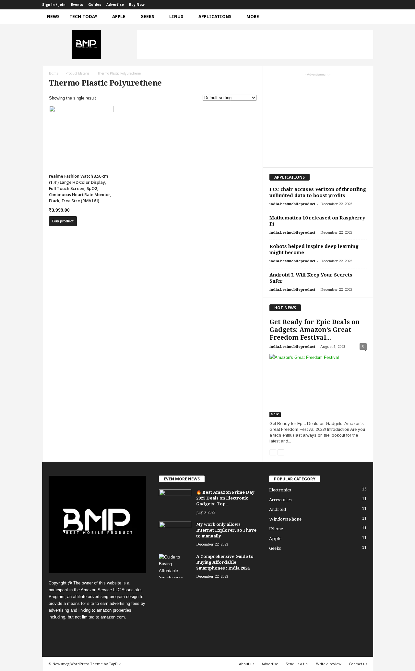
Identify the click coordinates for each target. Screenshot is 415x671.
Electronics (280, 490)
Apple (118, 16)
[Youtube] (368, 4)
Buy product (63, 221)
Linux (176, 16)
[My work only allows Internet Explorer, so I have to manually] (175, 534)
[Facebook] (328, 4)
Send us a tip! (297, 663)
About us (246, 663)
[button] (363, 16)
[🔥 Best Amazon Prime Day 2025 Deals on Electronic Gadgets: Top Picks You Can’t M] (175, 501)
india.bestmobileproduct (292, 204)
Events (77, 5)
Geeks (147, 16)
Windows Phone (285, 519)
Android (277, 509)
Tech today (83, 16)
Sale (275, 414)
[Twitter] (358, 4)
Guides (94, 5)
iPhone (276, 528)
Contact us (358, 663)
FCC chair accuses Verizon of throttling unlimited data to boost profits (317, 192)
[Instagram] (348, 4)
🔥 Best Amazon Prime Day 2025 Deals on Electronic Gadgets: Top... (225, 498)
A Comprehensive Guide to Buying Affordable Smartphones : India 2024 (225, 562)
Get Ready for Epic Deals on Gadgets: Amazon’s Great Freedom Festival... (314, 329)
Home (53, 73)
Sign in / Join (53, 5)
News (53, 16)
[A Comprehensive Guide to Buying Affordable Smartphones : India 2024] (175, 566)
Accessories (280, 499)
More (252, 16)
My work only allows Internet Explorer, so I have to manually (226, 530)
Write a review (328, 663)
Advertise (115, 5)
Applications (214, 16)
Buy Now (137, 5)
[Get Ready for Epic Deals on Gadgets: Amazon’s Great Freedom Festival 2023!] (318, 385)
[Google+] (338, 4)
